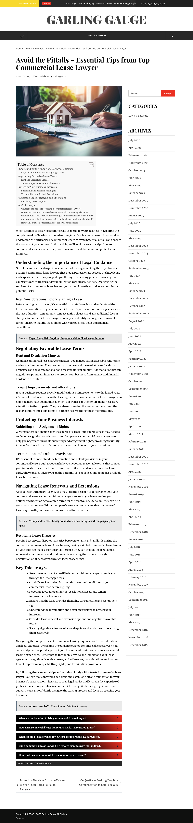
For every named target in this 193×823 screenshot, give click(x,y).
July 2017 (134, 607)
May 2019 (134, 509)
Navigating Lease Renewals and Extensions (42, 197)
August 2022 (136, 321)
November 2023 (138, 253)
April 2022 (134, 351)
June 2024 (134, 230)
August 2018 (136, 539)
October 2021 (136, 381)
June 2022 (134, 336)
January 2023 (136, 290)
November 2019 (138, 486)
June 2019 (134, 501)
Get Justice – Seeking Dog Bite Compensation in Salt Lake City (98, 782)
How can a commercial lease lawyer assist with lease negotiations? (54, 212)
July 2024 (134, 223)
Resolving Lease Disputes (33, 201)
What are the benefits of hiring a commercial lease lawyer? (51, 209)
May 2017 (134, 622)
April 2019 (134, 517)
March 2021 (135, 434)
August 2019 (136, 494)
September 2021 (138, 388)
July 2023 (134, 275)
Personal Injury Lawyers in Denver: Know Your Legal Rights (82, 3)
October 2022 (136, 306)
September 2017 (138, 599)
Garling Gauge (96, 19)
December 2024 (138, 200)
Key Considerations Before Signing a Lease (42, 172)
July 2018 (134, 547)
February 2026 (137, 155)
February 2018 (137, 577)
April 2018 (134, 562)
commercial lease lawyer (39, 763)
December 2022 (138, 298)
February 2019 (137, 524)
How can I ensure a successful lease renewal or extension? (50, 223)
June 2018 (134, 554)
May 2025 (134, 185)
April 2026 (135, 147)
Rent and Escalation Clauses (35, 180)
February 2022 (137, 358)
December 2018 (138, 532)
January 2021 (136, 449)
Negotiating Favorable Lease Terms (37, 176)
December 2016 (138, 630)
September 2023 (138, 268)
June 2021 (134, 411)
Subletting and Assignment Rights (38, 190)
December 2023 (138, 245)
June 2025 (134, 177)
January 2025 (136, 193)
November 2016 (138, 637)
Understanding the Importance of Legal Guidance (45, 168)
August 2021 (136, 396)
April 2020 (135, 471)
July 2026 (134, 140)
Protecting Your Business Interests (37, 187)
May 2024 (134, 238)
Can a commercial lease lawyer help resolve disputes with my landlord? (57, 219)
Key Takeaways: (27, 205)
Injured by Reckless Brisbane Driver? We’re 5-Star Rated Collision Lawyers (42, 785)
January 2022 (136, 366)
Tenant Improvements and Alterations (40, 183)
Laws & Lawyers (96, 35)
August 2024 (136, 215)
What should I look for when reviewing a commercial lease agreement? (57, 215)
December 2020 (138, 456)
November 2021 (138, 373)
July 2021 (134, 404)
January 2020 (136, 479)
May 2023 (134, 283)
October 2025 (136, 170)
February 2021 (137, 441)
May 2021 (134, 419)
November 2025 (138, 163)
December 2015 (138, 645)
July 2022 (134, 328)
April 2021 (134, 426)
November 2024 (138, 208)
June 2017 (134, 614)
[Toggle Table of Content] (90, 164)
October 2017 (136, 592)
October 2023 (136, 260)
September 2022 (138, 313)
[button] (69, 718)
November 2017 (138, 584)
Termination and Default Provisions (39, 194)
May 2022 (134, 343)
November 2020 (138, 464)
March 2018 (135, 569)
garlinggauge (59, 76)
